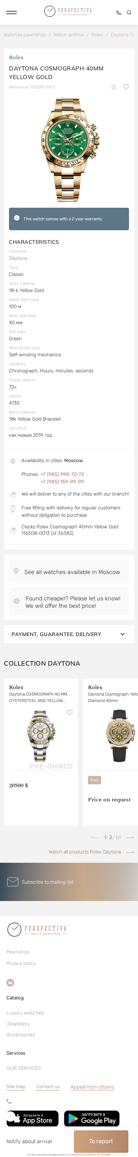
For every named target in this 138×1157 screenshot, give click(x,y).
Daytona (18, 258)
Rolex (16, 57)
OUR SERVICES (23, 1068)
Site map (15, 1086)
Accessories (20, 1035)
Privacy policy (21, 963)
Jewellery (18, 1024)
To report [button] (101, 1141)
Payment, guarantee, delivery (56, 634)
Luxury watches (25, 1013)
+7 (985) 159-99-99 (62, 482)
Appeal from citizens (92, 1087)
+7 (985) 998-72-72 (62, 474)
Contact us (48, 1086)
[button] (11, 12)
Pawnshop (17, 952)
